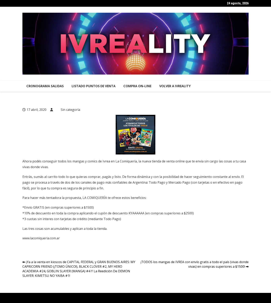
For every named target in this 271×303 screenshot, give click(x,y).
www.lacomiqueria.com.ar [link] (41, 238)
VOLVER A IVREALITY (175, 86)
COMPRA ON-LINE (137, 86)
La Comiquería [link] (126, 161)
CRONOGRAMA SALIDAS (45, 86)
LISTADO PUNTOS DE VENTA (93, 86)
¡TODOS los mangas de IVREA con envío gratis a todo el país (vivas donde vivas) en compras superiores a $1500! (195, 264)
